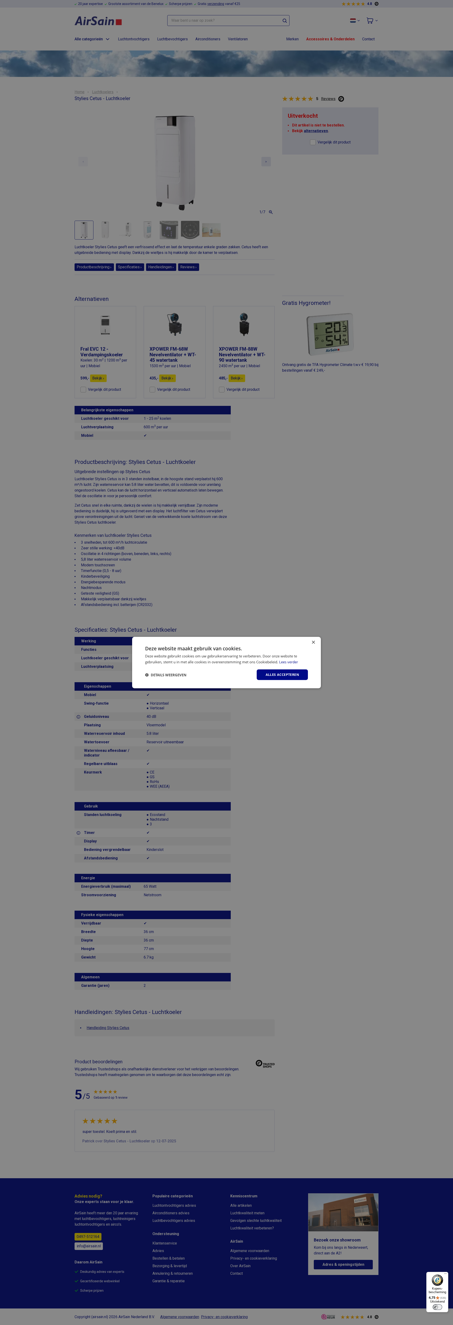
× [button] (313, 642)
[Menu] (445, 1275)
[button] (165, 674)
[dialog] (226, 662)
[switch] (437, 1307)
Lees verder (288, 661)
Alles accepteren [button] (282, 674)
